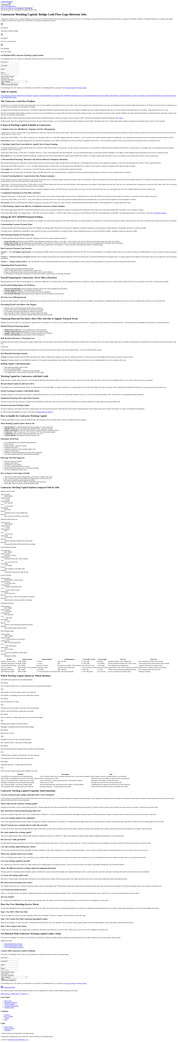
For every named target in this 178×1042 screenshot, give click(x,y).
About (14, 6)
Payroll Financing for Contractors (79, 95)
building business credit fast (44, 412)
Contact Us (21, 8)
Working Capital (9, 1007)
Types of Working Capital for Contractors (34, 95)
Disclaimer (7, 1030)
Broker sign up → (6, 994)
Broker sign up (5, 8)
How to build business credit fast (14, 947)
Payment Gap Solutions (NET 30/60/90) (58, 95)
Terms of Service (70, 88)
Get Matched (28, 8)
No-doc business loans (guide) (13, 945)
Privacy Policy (82, 88)
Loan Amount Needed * (8, 76)
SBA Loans (7, 1001)
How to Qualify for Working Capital (138, 95)
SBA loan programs (160, 213)
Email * (3, 69)
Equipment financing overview (13, 944)
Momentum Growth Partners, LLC (18, 1039)
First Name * (4, 62)
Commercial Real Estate (11, 1006)
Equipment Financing (10, 1002)
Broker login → (16, 994)
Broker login (13, 8)
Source (121, 118)
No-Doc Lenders (9, 1004)
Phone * (3, 73)
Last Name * (4, 65)
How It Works (5, 6)
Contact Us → (25, 994)
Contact (6, 1018)
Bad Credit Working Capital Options (117, 95)
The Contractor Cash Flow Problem (11, 95)
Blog (10, 6)
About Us (7, 1015)
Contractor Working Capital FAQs (159, 95)
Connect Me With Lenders (11, 84)
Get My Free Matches (9, 980)
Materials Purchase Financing (97, 95)
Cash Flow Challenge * (8, 80)
